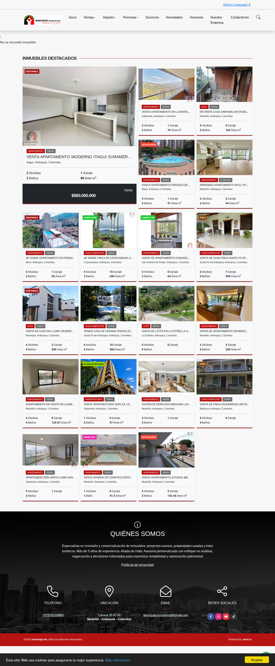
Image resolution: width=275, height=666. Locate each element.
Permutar (129, 17)
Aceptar (257, 659)
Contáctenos (240, 17)
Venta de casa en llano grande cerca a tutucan (50, 331)
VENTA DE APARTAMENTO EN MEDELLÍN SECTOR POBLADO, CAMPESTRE (224, 331)
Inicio (73, 17)
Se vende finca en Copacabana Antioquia (108, 258)
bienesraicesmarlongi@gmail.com (165, 615)
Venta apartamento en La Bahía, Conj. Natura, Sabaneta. (166, 111)
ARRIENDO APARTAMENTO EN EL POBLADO (224, 185)
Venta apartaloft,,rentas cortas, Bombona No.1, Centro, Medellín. (108, 477)
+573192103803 (52, 615)
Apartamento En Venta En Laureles (50, 404)
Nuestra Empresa (217, 20)
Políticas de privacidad (137, 564)
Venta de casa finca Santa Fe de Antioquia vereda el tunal (224, 258)
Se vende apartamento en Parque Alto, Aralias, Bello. (50, 258)
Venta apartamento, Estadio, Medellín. (166, 477)
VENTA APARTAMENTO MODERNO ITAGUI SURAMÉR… (79, 157)
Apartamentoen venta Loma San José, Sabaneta (50, 477)
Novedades (174, 17)
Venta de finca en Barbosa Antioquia (224, 404)
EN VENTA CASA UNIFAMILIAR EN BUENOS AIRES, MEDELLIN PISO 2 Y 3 (224, 111)
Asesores (196, 17)
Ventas (89, 17)
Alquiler (108, 17)
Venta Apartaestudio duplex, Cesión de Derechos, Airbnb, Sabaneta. (108, 404)
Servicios (152, 17)
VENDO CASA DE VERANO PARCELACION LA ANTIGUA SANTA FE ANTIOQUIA (108, 331)
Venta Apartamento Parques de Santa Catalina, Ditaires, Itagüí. (166, 185)
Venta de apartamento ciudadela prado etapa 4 (166, 258)
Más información (117, 659)
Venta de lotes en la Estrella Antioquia (166, 331)
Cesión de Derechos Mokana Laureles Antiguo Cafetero (166, 404)
